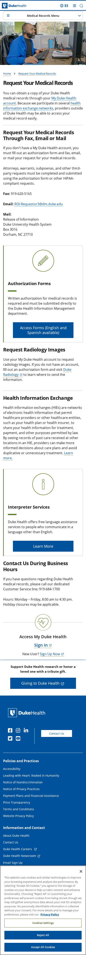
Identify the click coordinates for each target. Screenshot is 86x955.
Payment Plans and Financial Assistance (31, 796)
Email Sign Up (13, 863)
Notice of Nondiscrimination (23, 782)
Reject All (43, 935)
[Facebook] (11, 731)
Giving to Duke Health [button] (40, 683)
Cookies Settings (43, 923)
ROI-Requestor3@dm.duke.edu (38, 204)
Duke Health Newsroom (19, 856)
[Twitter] (11, 739)
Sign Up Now (50, 654)
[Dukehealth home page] (11, 6)
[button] (64, 6)
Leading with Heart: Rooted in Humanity (31, 775)
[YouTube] (19, 739)
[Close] (81, 871)
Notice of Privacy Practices (21, 789)
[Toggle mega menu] (74, 6)
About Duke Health (16, 836)
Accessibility (11, 769)
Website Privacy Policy (18, 816)
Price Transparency (16, 802)
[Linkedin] (27, 731)
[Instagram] (19, 731)
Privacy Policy (49, 914)
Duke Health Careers (18, 849)
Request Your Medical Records (37, 73)
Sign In (41, 645)
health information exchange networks (42, 105)
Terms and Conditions (18, 809)
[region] (43, 910)
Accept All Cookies (43, 947)
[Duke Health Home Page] (27, 712)
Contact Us (56, 733)
